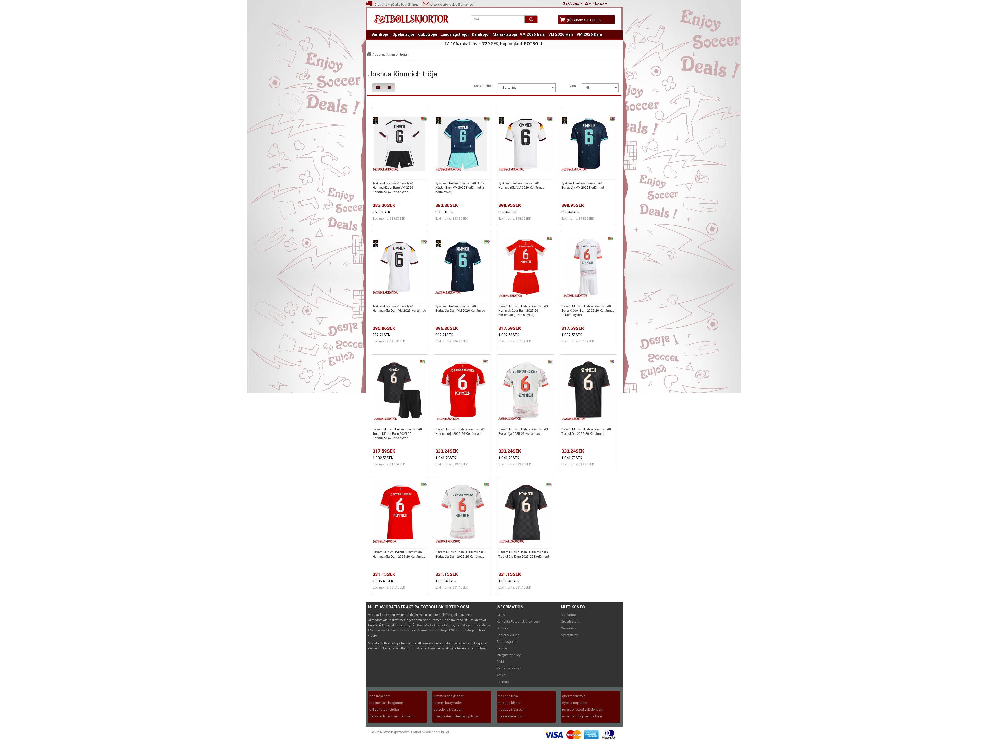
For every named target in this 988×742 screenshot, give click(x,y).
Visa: (573, 86)
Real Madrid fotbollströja (435, 625)
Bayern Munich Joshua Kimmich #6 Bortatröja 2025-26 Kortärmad (523, 431)
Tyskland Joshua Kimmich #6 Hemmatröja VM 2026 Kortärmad (521, 185)
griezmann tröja (573, 696)
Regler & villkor (508, 635)
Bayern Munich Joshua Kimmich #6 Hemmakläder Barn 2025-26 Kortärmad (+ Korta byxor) (523, 310)
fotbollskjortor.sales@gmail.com (452, 4)
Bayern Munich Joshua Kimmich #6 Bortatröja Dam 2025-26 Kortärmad (460, 554)
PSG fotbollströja (462, 630)
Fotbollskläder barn (420, 648)
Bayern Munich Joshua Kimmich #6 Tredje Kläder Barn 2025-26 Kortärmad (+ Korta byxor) (397, 433)
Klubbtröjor (427, 34)
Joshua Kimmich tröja (391, 54)
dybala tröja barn (574, 703)
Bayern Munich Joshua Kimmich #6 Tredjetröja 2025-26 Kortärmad (586, 431)
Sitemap (503, 682)
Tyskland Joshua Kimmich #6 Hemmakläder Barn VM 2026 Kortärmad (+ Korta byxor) (393, 187)
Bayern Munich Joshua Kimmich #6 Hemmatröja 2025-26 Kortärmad (460, 431)
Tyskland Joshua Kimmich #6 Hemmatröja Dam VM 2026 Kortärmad (399, 308)
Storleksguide (507, 642)
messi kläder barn (511, 716)
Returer (502, 648)
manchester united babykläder (456, 716)
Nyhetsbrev (569, 635)
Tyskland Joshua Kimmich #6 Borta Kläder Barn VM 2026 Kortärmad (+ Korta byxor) (459, 187)
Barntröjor (380, 34)
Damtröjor (481, 34)
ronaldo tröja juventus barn (582, 716)
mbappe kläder (509, 703)
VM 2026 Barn (532, 34)
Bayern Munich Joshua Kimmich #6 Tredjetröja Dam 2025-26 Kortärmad (523, 554)
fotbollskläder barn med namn (391, 716)
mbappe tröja (508, 696)
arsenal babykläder (448, 703)
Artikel (501, 675)
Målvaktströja (505, 34)
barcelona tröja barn (448, 709)
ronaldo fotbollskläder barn (582, 709)
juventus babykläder (448, 696)
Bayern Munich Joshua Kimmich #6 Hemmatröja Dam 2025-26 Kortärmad (399, 554)
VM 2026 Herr (561, 34)
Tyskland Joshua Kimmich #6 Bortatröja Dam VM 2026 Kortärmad (460, 308)
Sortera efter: (483, 86)
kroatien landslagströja (386, 703)
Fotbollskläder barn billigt (430, 732)
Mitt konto (568, 615)
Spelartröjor (403, 34)
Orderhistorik (570, 621)
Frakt (500, 662)
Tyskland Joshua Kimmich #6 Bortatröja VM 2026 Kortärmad (582, 185)
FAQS (501, 615)
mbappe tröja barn (511, 709)
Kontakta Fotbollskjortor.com (518, 621)
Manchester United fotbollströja (392, 630)
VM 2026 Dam (589, 34)
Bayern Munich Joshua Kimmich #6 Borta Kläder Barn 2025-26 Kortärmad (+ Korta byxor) (587, 310)
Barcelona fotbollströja (473, 625)
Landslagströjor (454, 34)
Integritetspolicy (509, 655)
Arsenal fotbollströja (432, 630)
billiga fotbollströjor (384, 709)
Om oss (502, 628)
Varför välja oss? (509, 668)
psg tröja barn (379, 696)
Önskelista (569, 628)
